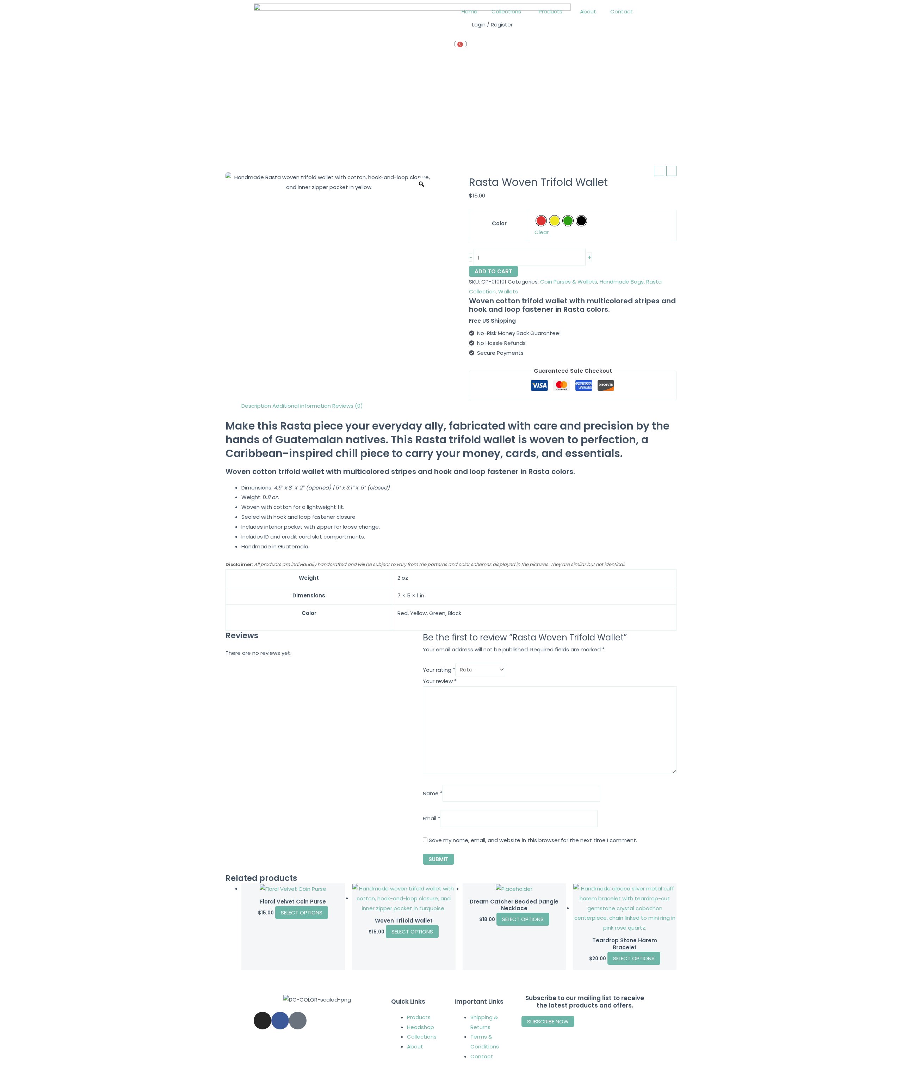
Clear (542, 232)
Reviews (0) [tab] (347, 405)
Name (433, 793)
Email (431, 818)
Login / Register (492, 24)
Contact (621, 11)
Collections (506, 11)
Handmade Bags (622, 281)
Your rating (439, 669)
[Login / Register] (463, 28)
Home (469, 11)
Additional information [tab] (301, 405)
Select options (301, 912)
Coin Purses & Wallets (568, 281)
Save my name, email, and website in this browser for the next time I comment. (533, 840)
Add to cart (493, 271)
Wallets (508, 291)
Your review (440, 681)
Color (499, 223)
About (588, 11)
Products (550, 11)
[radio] (541, 220)
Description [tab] (256, 405)
